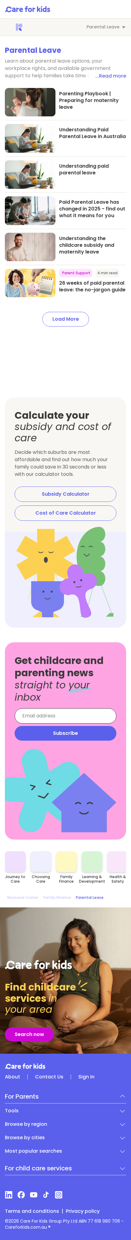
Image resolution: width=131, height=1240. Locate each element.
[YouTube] (33, 1194)
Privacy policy (83, 1211)
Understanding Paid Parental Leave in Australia (92, 133)
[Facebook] (21, 1194)
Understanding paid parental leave (84, 169)
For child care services (38, 1168)
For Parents (22, 1096)
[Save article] (13, 96)
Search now (29, 1034)
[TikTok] (46, 1194)
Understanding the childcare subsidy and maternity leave (86, 245)
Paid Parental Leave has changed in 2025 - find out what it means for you (92, 209)
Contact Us (49, 1077)
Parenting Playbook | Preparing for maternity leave (89, 100)
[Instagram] (58, 1194)
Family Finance (57, 897)
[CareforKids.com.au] (65, 1066)
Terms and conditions (32, 1211)
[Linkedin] (8, 1194)
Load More (65, 319)
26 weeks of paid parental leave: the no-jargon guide (92, 286)
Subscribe (65, 733)
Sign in (86, 1077)
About (12, 1077)
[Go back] (8, 27)
